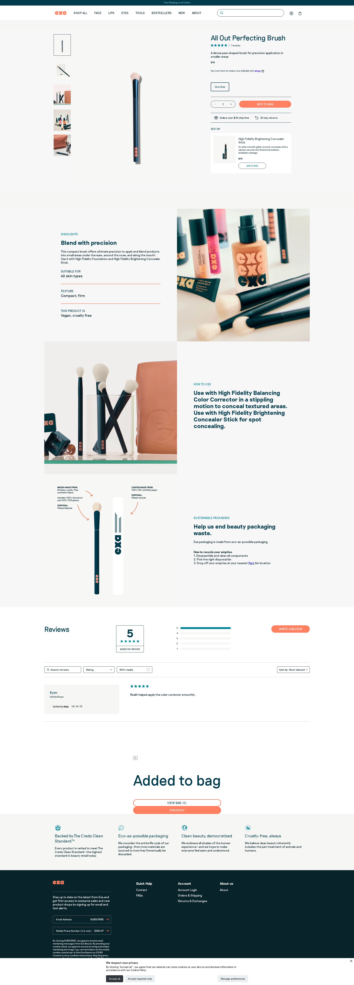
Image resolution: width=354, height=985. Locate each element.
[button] (300, 13)
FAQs (139, 895)
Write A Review (290, 629)
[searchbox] (62, 669)
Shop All (80, 13)
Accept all (114, 978)
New (181, 13)
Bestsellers (161, 13)
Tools (140, 13)
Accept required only (140, 978)
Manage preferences (233, 978)
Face (97, 13)
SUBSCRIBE (97, 919)
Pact (251, 563)
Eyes (125, 13)
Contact (141, 890)
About (196, 13)
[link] (204, 648)
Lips (111, 13)
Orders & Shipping (190, 895)
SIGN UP (99, 930)
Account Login (187, 890)
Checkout (177, 810)
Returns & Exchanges (192, 901)
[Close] (351, 961)
